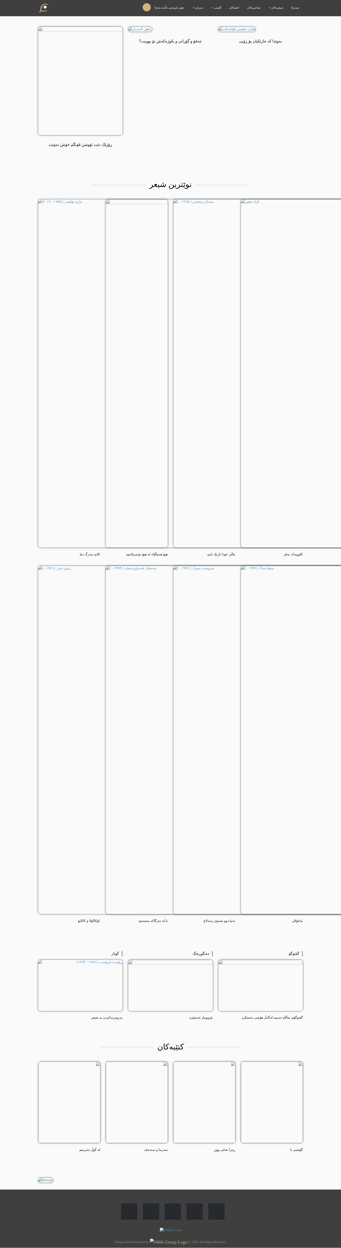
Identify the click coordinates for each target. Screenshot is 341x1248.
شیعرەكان (289, 5)
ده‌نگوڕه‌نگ (201, 953)
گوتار (115, 953)
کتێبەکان (265, 5)
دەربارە (245, 5)
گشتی (255, 5)
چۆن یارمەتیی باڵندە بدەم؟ (226, 5)
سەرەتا (299, 5)
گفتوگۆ (294, 953)
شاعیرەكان (275, 5)
